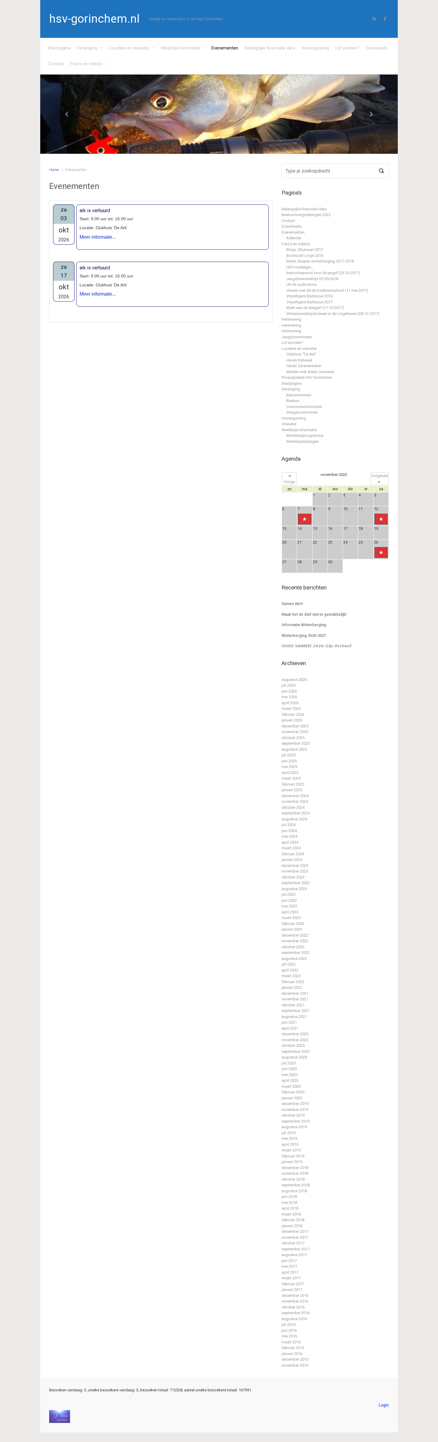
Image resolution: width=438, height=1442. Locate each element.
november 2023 (295, 871)
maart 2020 (291, 1086)
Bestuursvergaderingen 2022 (306, 214)
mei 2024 (289, 836)
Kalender (294, 238)
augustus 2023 (294, 889)
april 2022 (290, 970)
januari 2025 (292, 790)
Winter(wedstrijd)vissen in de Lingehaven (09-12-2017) (333, 313)
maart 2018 (291, 1214)
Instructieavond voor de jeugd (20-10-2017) (323, 273)
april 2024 (290, 842)
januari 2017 (292, 1289)
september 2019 (296, 1121)
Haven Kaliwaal (299, 360)
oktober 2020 (293, 1045)
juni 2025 (289, 761)
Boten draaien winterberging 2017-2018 (320, 261)
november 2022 (295, 941)
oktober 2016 (293, 1307)
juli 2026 (289, 685)
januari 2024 (292, 859)
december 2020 (295, 1034)
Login (384, 1405)
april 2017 (290, 1272)
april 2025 (290, 772)
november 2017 (295, 1237)
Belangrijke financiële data (270, 48)
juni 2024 (289, 830)
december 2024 (295, 796)
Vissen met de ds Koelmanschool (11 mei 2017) (327, 290)
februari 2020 (293, 1092)
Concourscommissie (304, 406)
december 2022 (295, 935)
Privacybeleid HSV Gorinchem (307, 377)
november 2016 (295, 1301)
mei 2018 (289, 1202)
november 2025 (295, 731)
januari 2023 (292, 929)
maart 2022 (291, 976)
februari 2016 (293, 1347)
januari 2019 (292, 1162)
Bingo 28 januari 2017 (304, 249)
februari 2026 (293, 714)
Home (54, 169)
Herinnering (291, 319)
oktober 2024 (293, 807)
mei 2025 (289, 766)
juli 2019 (289, 1133)
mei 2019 (289, 1138)
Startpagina (59, 48)
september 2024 (296, 813)
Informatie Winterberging (304, 625)
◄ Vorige (289, 479)
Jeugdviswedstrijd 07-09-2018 (312, 279)
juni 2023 (289, 900)
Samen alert (292, 603)
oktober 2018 (293, 1179)
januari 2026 (292, 720)
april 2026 (290, 703)
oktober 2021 (293, 1005)
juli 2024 (289, 824)
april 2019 (290, 1144)
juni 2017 (289, 1260)
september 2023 (296, 883)
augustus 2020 (294, 1057)
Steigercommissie (302, 412)
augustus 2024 (294, 819)
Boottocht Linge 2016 (304, 255)
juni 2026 (289, 691)
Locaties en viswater (129, 48)
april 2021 (290, 1028)
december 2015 (295, 1359)
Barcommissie (298, 395)
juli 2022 (289, 964)
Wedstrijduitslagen (302, 441)
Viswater (289, 424)
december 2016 (295, 1295)
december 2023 (295, 865)
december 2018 (295, 1167)
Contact (56, 63)
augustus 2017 (294, 1254)
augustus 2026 (294, 679)
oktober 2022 (293, 947)
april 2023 (290, 912)
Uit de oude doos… (302, 284)
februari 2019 (293, 1156)
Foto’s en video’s (86, 63)
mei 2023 (289, 906)
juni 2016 (289, 1330)
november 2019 (295, 1109)
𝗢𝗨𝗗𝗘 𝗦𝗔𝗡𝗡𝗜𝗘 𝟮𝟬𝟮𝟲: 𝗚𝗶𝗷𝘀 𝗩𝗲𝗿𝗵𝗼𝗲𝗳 (317, 646)
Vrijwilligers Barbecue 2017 (309, 302)
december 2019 (295, 1103)
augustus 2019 (294, 1127)
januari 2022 (292, 987)
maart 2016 (291, 1342)
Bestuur (292, 400)
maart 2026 (291, 708)
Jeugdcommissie (297, 337)
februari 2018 (293, 1220)
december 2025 (295, 726)
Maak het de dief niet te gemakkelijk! (314, 614)
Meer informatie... (98, 237)
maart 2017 (291, 1278)
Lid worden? (347, 48)
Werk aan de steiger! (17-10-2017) (315, 307)
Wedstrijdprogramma (304, 435)
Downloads (377, 48)
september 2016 (296, 1313)
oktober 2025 (293, 737)
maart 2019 (291, 1150)
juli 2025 (289, 755)
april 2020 (290, 1080)
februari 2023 (293, 923)
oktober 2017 (293, 1243)
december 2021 (295, 993)
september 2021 (296, 1010)
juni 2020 (289, 1069)
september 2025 (296, 743)
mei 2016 (289, 1336)
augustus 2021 (294, 1016)
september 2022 (296, 952)
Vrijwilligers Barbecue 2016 (309, 296)
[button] (67, 114)
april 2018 (290, 1208)
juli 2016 (289, 1324)
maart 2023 (291, 917)
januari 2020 (292, 1098)
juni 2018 (289, 1196)
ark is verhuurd (95, 210)
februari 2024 (293, 854)
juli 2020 (289, 1063)
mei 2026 (289, 697)
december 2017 (295, 1231)
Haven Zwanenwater (303, 366)
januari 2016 (292, 1353)
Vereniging (87, 48)
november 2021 (295, 999)
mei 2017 (289, 1266)
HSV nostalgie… (299, 267)
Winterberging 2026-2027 (304, 635)
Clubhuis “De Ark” (301, 354)
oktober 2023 (293, 877)
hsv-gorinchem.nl (94, 19)
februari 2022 (293, 982)
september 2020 (296, 1051)
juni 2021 (289, 1022)
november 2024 (295, 801)
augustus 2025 (294, 749)
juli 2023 (289, 894)
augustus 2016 (294, 1319)
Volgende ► (379, 479)
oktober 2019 (293, 1115)
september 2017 (296, 1249)
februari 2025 (293, 784)
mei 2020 (289, 1074)
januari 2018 (292, 1226)
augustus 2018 (294, 1191)
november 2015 (295, 1365)
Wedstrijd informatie (180, 48)
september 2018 (296, 1185)
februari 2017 (293, 1284)
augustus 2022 (294, 958)
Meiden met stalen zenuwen (310, 372)
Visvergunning (315, 48)
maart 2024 (291, 848)
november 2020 (295, 1040)
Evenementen (225, 48)
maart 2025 (291, 778)
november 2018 (295, 1173)
